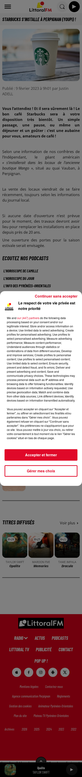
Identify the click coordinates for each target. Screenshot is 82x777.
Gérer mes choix (41, 470)
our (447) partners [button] (28, 318)
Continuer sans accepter (56, 296)
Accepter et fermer (41, 454)
